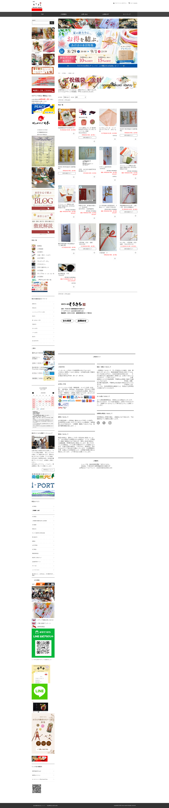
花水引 (33, 316)
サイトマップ (126, 14)
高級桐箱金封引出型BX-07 (66, 128)
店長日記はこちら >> (48, 469)
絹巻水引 (34, 303)
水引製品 (64, 73)
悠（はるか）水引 (36, 320)
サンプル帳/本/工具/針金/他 (38, 533)
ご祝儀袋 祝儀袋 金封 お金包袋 (39, 520)
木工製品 (34, 549)
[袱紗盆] (67, 268)
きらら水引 (34, 328)
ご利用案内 (63, 14)
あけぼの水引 (35, 340)
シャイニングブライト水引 (38, 312)
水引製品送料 (62, 420)
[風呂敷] (87, 117)
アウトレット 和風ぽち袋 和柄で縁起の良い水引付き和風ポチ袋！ (128, 167)
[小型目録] (87, 232)
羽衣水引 (34, 308)
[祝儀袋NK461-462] (67, 155)
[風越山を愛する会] (43, 496)
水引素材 (34, 524)
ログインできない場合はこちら (41, 95)
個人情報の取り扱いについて (39, 805)
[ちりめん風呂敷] (108, 117)
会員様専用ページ (36, 561)
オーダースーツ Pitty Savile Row (40, 779)
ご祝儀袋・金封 (36, 510)
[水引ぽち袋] (128, 155)
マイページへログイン (121, 3)
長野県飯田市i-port (36, 771)
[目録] (67, 232)
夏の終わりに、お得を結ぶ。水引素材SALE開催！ (42, 574)
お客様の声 (106, 14)
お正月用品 (34, 545)
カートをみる (133, 3)
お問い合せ (84, 14)
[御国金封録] (40, 761)
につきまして (63, 417)
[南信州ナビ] (43, 479)
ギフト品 (34, 565)
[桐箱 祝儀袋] (67, 117)
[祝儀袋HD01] (108, 194)
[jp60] (87, 157)
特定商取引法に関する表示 (52, 805)
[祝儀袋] (108, 155)
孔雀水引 (34, 324)
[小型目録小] (108, 237)
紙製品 (33, 541)
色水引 (33, 336)
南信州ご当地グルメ (37, 557)
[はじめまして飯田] (43, 487)
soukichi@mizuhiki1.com (104, 468)
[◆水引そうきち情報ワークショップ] (43, 448)
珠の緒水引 (34, 537)
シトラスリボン (36, 569)
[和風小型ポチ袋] (87, 194)
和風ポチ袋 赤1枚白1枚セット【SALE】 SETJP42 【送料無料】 (87, 207)
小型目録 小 (103, 253)
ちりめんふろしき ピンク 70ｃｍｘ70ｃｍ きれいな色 (108, 129)
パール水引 (34, 332)
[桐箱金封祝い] (128, 194)
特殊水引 (34, 529)
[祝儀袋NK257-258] (128, 118)
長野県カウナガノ (36, 775)
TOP (42, 14)
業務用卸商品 (35, 553)
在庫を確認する (86, 137)
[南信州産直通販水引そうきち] (37, 10)
